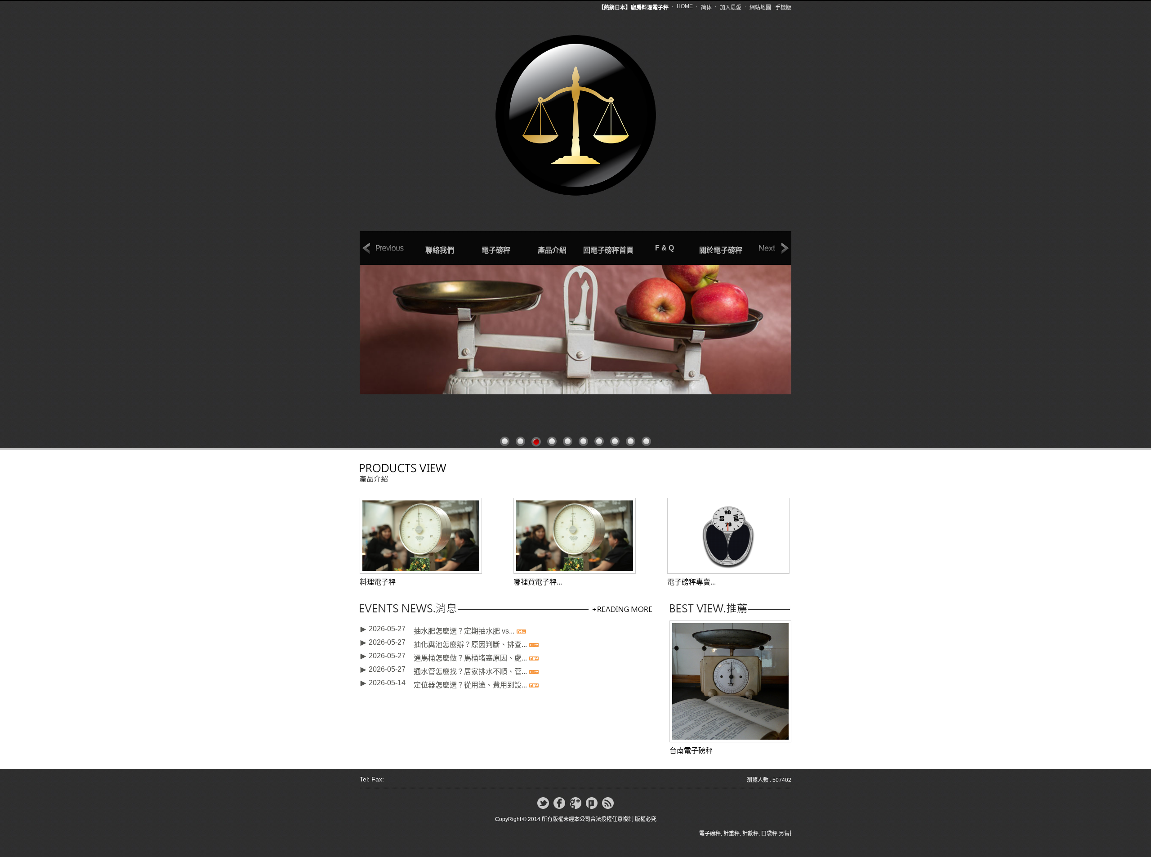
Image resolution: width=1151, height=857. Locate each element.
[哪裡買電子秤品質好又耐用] (574, 535)
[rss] (608, 803)
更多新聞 (621, 609)
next (768, 248)
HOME (685, 6)
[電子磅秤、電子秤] (575, 114)
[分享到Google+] (575, 803)
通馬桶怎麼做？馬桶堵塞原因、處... (470, 653)
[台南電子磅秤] (730, 680)
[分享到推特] (543, 803)
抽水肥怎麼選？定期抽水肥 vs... (464, 626)
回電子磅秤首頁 (608, 250)
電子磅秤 (496, 250)
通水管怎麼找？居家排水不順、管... (470, 667)
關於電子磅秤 (720, 250)
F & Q (664, 248)
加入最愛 (730, 7)
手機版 (783, 7)
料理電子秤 (378, 582)
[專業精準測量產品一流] (575, 329)
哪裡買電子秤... (537, 582)
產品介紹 (552, 250)
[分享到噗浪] (592, 803)
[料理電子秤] (421, 535)
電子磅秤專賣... (691, 582)
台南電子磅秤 (691, 750)
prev (383, 248)
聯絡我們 (439, 250)
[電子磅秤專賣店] (728, 535)
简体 (706, 7)
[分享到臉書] (559, 803)
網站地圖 (760, 7)
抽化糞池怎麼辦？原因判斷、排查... (470, 640)
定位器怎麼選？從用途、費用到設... (470, 680)
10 (646, 441)
